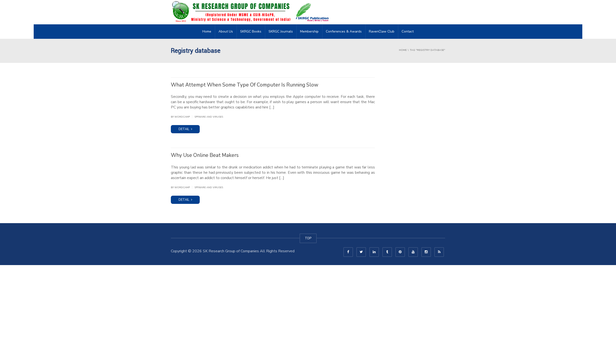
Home (206, 31)
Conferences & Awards (344, 31)
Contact (408, 31)
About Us (225, 31)
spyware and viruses (208, 117)
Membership (309, 31)
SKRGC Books (250, 31)
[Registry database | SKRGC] (252, 12)
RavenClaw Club (381, 31)
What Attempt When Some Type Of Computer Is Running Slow (244, 84)
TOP (308, 238)
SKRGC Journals (281, 31)
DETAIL (184, 129)
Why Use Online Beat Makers (205, 155)
